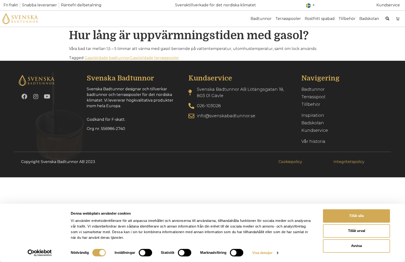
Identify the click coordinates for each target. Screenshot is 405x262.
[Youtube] (46, 96)
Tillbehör (347, 18)
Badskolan (369, 18)
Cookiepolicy (290, 161)
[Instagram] (35, 96)
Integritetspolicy (349, 161)
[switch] (145, 252)
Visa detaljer (262, 253)
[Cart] (397, 18)
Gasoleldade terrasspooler (154, 58)
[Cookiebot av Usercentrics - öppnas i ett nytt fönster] (39, 252)
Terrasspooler (288, 18)
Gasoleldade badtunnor (107, 58)
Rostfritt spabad (320, 18)
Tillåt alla (356, 216)
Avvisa (356, 246)
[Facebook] (24, 96)
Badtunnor (261, 18)
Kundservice (388, 5)
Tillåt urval (356, 231)
